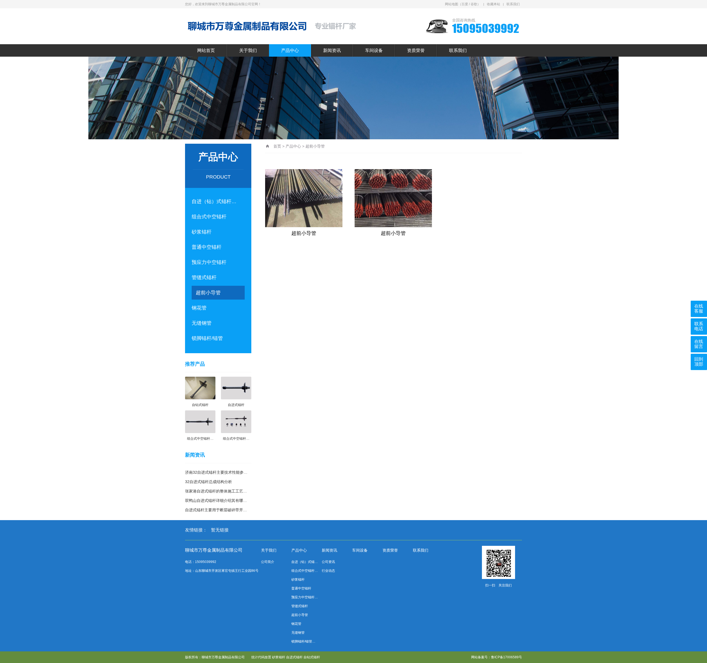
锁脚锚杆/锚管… (303, 641)
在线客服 (698, 308)
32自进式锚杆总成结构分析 (208, 481)
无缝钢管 (202, 323)
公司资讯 (328, 562)
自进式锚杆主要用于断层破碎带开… (216, 510)
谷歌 (474, 4)
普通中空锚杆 (206, 247)
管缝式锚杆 (204, 277)
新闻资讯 (332, 50)
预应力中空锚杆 (209, 262)
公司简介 (267, 562)
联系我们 (513, 4)
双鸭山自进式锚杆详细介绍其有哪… (216, 500)
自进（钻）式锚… (304, 562)
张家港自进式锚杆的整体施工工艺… (216, 491)
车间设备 (374, 50)
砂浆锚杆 (202, 232)
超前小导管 (208, 292)
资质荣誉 (416, 50)
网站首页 (206, 50)
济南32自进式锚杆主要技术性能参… (216, 472)
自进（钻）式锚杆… (214, 201)
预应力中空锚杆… (304, 597)
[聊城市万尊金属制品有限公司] (275, 26)
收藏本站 (493, 4)
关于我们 (248, 50)
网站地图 (451, 4)
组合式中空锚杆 (209, 216)
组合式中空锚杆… (304, 571)
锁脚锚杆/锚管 (207, 338)
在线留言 (698, 344)
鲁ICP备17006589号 (506, 657)
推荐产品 (195, 364)
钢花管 (199, 308)
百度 (464, 4)
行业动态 (328, 571)
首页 (277, 146)
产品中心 (290, 50)
